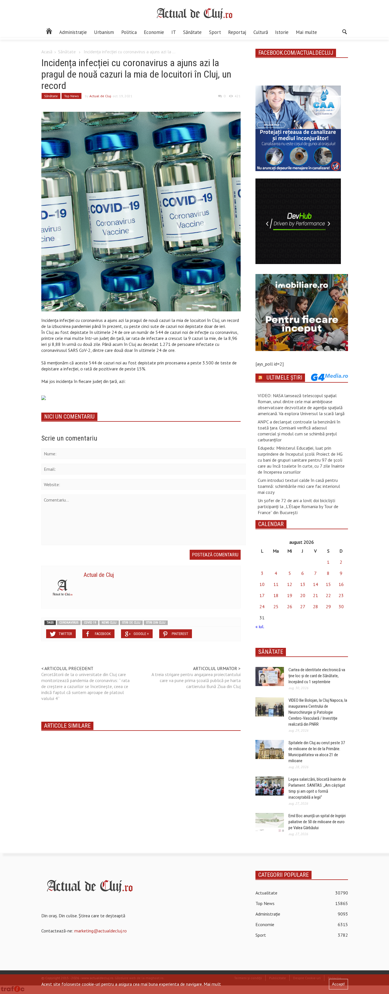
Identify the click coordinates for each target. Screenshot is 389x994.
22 (328, 595)
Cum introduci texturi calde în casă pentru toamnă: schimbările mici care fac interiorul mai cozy (299, 486)
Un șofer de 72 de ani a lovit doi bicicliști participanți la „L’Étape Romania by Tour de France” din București (298, 506)
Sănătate (192, 32)
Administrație (73, 32)
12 (289, 584)
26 (289, 606)
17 (262, 595)
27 (302, 606)
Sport (215, 32)
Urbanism (104, 32)
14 (315, 584)
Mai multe (306, 32)
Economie (154, 32)
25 (276, 606)
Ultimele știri (284, 377)
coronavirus (68, 622)
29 (328, 606)
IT (173, 32)
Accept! (338, 984)
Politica (129, 32)
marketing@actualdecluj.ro (100, 931)
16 (341, 584)
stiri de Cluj (131, 622)
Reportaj (237, 32)
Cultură (260, 32)
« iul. (259, 626)
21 (315, 595)
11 (276, 584)
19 (289, 595)
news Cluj (109, 622)
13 (302, 584)
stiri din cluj (155, 622)
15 (328, 584)
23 (341, 595)
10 (262, 584)
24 (262, 606)
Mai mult (212, 984)
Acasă (46, 51)
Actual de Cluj (100, 96)
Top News (71, 96)
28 (315, 606)
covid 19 (90, 622)
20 (302, 595)
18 (276, 595)
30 (341, 606)
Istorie (281, 32)
